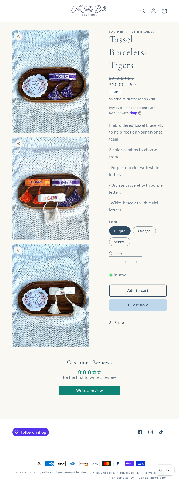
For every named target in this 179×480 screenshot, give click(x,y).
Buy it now (138, 305)
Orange (144, 231)
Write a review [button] (89, 390)
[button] (14, 11)
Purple (119, 231)
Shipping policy (123, 477)
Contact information (153, 477)
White (119, 242)
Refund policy (106, 472)
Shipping (115, 99)
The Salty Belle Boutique (45, 472)
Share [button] (119, 322)
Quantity (115, 253)
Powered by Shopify (77, 472)
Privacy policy (130, 472)
